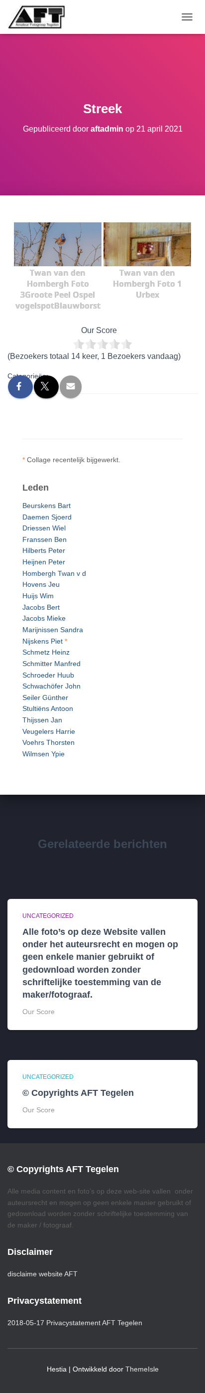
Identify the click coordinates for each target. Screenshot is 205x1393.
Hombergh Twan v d (54, 573)
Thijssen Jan (42, 720)
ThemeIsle (142, 1369)
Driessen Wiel (44, 528)
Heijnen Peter (43, 562)
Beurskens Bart (46, 506)
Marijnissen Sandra (52, 630)
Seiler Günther (45, 697)
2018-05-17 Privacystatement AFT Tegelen (74, 1323)
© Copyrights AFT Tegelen (78, 1093)
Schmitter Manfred (51, 664)
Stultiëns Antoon (47, 708)
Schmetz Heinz (46, 652)
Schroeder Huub (48, 675)
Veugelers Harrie (48, 731)
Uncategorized (48, 915)
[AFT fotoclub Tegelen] (39, 17)
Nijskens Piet (42, 641)
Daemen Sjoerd (47, 517)
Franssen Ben (44, 539)
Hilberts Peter (43, 550)
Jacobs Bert (41, 607)
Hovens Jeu (41, 584)
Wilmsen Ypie (43, 754)
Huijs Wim (38, 596)
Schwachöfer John (51, 686)
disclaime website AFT (42, 1274)
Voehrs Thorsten (48, 742)
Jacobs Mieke (44, 618)
